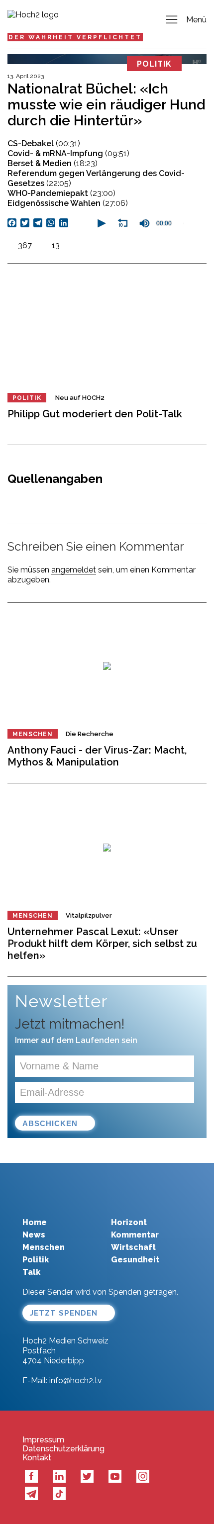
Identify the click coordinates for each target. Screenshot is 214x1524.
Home (34, 1222)
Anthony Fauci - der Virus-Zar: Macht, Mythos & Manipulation (97, 756)
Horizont (129, 1222)
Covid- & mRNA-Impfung (68, 153)
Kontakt (36, 1457)
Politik (26, 397)
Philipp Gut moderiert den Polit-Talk (94, 414)
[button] (100, 223)
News (33, 1234)
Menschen (32, 734)
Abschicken (50, 1123)
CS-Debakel (43, 143)
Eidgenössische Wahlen (67, 203)
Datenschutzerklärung (63, 1448)
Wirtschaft (133, 1247)
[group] (144, 223)
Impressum (43, 1439)
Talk (31, 1272)
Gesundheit (135, 1259)
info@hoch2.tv (75, 1380)
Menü (196, 19)
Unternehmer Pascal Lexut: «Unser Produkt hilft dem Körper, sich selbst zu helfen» (102, 943)
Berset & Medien (52, 163)
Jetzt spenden (64, 1313)
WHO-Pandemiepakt (61, 193)
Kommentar (135, 1234)
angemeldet (73, 569)
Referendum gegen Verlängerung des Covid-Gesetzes (96, 178)
